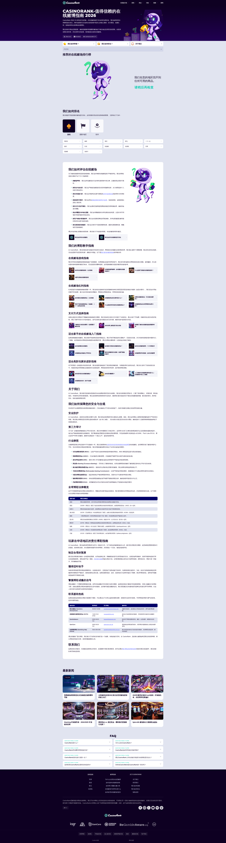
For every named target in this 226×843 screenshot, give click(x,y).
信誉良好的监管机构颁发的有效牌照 (118, 444)
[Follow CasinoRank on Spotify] (157, 808)
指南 (154, 3)
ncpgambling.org (109, 614)
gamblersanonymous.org (111, 609)
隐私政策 (135, 792)
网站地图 (131, 840)
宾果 (90, 779)
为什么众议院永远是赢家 (113, 779)
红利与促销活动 (108, 194)
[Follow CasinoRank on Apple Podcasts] (161, 808)
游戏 (133, 3)
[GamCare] (95, 824)
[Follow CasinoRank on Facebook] (140, 808)
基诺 (90, 783)
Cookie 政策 (95, 840)
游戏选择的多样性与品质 (99, 200)
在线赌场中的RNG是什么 (113, 789)
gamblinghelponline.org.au (112, 629)
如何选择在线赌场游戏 (113, 783)
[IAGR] (73, 824)
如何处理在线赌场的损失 (113, 792)
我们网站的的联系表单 (129, 649)
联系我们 (135, 783)
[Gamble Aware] (134, 824)
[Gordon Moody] (110, 824)
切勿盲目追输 (98, 559)
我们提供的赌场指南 (107, 252)
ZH (64, 808)
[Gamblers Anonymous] (82, 824)
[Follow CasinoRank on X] (149, 808)
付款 (147, 3)
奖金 (140, 3)
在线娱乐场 (123, 3)
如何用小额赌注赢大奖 (113, 786)
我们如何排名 (135, 789)
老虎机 (90, 789)
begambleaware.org (110, 619)
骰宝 (90, 786)
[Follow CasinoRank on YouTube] (153, 808)
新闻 (162, 3)
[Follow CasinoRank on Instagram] (144, 808)
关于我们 (135, 779)
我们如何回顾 (135, 786)
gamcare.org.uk (108, 624)
